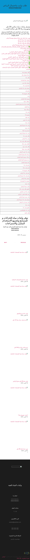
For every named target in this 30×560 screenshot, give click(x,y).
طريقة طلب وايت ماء (24, 141)
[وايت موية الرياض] (25, 186)
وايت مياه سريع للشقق (22, 313)
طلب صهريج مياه (25, 93)
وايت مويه (27, 128)
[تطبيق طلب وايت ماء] (24, 189)
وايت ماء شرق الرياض (24, 125)
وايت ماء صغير (26, 120)
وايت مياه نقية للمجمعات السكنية (20, 279)
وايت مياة (27, 205)
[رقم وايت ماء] (26, 167)
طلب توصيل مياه (25, 72)
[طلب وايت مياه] (25, 149)
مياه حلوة (27, 117)
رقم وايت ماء (26, 165)
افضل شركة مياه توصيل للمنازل (22, 104)
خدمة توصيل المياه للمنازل (23, 159)
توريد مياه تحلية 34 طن (22, 449)
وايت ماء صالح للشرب (24, 210)
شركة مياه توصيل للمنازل (23, 154)
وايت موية (27, 183)
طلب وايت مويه (26, 146)
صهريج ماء (27, 114)
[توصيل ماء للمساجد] (24, 181)
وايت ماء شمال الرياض (24, 133)
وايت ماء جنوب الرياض (24, 151)
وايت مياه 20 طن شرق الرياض (20, 381)
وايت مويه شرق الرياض (24, 197)
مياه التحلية (27, 106)
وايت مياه (27, 122)
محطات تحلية (26, 101)
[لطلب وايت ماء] (25, 144)
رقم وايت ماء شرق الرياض (23, 175)
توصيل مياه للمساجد (25, 80)
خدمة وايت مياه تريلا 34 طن (21, 347)
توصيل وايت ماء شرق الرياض (23, 199)
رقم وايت (27, 91)
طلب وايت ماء (26, 136)
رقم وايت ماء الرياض (24, 173)
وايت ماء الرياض (25, 138)
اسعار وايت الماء (25, 130)
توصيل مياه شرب (25, 83)
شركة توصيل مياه (25, 75)
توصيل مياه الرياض (25, 178)
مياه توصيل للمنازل (25, 162)
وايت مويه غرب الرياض (24, 202)
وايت (28, 96)
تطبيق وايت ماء (26, 207)
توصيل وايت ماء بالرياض (24, 88)
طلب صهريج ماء (25, 170)
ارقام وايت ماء (26, 85)
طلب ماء (27, 77)
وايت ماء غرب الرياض (24, 191)
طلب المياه (27, 213)
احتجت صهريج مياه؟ (23, 415)
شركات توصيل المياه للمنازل (23, 157)
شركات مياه (26, 109)
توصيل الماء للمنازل (25, 98)
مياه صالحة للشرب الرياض (23, 194)
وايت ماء (27, 112)
